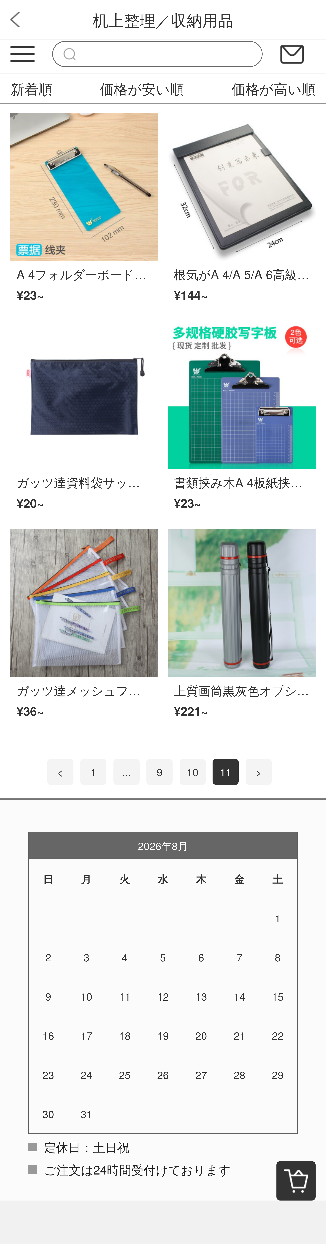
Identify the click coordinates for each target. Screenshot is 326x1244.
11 (226, 771)
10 (192, 771)
